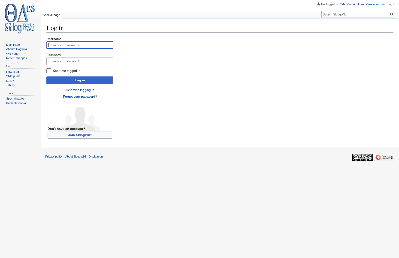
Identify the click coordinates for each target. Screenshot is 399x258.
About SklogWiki (75, 156)
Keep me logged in (66, 71)
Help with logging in (80, 90)
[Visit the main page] (20, 18)
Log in (80, 80)
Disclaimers (96, 156)
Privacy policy (54, 156)
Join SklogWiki (80, 135)
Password (53, 55)
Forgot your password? (80, 96)
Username (54, 39)
